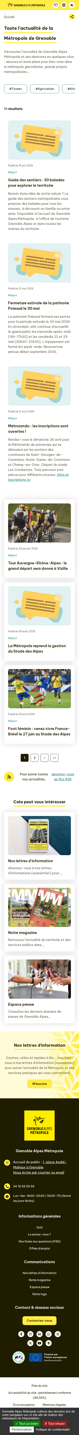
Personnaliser (22, 1429)
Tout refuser (56, 1423)
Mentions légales (54, 1405)
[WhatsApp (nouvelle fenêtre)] (49, 1334)
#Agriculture (44, 89)
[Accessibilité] (72, 5)
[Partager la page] (72, 17)
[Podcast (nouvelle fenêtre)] (49, 1343)
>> (54, 758)
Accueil (9, 16)
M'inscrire (39, 1084)
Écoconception (24, 1405)
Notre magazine (22, 932)
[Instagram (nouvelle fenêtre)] (30, 1334)
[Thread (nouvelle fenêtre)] (58, 1334)
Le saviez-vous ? (39, 1234)
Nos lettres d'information (30, 861)
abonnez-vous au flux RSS (62, 776)
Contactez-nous (39, 1320)
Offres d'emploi (39, 1248)
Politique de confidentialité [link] (53, 1429)
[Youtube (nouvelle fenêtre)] (39, 1343)
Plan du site (39, 1386)
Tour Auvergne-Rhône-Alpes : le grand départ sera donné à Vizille (38, 566)
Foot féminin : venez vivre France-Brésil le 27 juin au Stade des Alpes (39, 731)
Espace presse (21, 1004)
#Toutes (15, 89)
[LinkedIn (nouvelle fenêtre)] (39, 1334)
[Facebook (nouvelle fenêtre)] (21, 1334)
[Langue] (64, 5)
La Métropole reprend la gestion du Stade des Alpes (37, 649)
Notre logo (39, 1294)
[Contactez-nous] (56, 5)
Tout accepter (28, 1423)
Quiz (39, 1227)
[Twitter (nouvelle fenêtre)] (30, 1343)
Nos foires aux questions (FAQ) (40, 1241)
